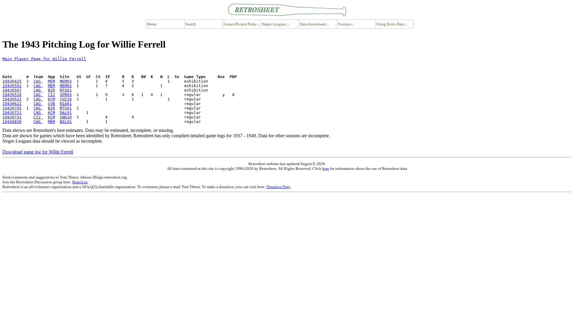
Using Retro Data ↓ (391, 24)
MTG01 (66, 90)
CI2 (51, 94)
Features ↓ (346, 24)
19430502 (12, 85)
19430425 (12, 81)
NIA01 (66, 103)
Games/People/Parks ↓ (241, 24)
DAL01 (66, 112)
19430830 (12, 121)
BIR (51, 90)
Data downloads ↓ (314, 24)
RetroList (80, 182)
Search (190, 24)
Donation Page (278, 187)
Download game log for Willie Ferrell (37, 151)
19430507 (12, 90)
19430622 (12, 103)
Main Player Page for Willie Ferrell (44, 59)
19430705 (12, 108)
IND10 (66, 117)
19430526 (12, 94)
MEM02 (66, 85)
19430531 (12, 99)
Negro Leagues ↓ (275, 24)
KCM (51, 99)
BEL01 (66, 121)
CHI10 (66, 99)
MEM (51, 81)
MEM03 (66, 81)
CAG (38, 81)
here (325, 168)
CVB (51, 103)
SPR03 (66, 94)
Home (152, 24)
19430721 (12, 112)
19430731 (12, 117)
